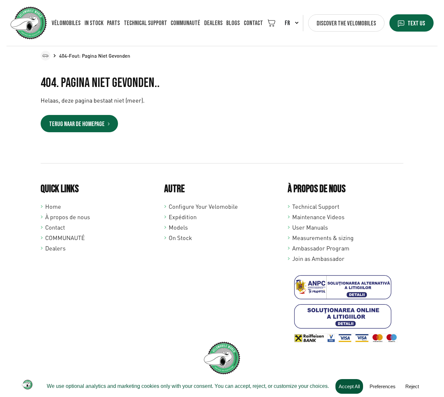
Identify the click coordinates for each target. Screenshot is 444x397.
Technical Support (315, 206)
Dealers (213, 23)
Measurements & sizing (323, 237)
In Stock (94, 23)
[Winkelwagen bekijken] (271, 23)
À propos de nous (67, 216)
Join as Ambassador (318, 258)
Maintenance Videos (318, 216)
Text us (416, 23)
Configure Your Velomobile (203, 206)
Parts (113, 23)
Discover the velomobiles (346, 23)
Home (53, 206)
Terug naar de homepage (77, 124)
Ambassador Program (320, 248)
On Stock (180, 237)
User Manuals (310, 227)
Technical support (145, 23)
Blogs (233, 23)
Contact (253, 23)
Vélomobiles (66, 23)
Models (178, 227)
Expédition (183, 216)
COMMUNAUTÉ (185, 23)
